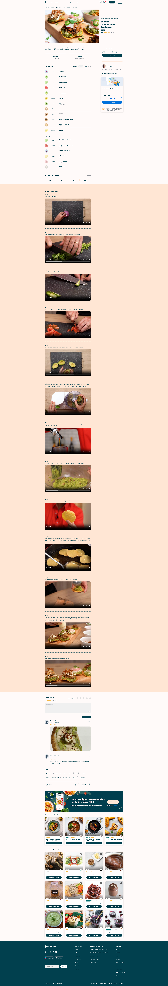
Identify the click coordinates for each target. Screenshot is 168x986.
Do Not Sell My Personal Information (108, 983)
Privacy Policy (119, 966)
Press (117, 956)
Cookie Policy (119, 969)
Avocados (63, 93)
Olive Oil (61, 98)
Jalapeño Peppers (66, 139)
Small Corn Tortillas (64, 124)
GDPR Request (94, 983)
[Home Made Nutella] (114, 866)
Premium (77, 969)
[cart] (104, 2)
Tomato (63, 87)
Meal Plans (78, 959)
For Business (89, 2)
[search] (100, 2)
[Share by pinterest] (107, 52)
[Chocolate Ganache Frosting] (94, 895)
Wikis (76, 962)
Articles (77, 953)
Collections (78, 956)
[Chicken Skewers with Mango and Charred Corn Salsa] (54, 831)
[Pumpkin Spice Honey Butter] (54, 866)
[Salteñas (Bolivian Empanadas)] (114, 831)
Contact (118, 959)
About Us (118, 949)
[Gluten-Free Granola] (54, 895)
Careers (118, 953)
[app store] (59, 957)
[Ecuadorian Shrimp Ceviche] (74, 831)
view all (121, 814)
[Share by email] (117, 52)
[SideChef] (50, 947)
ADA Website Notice (121, 972)
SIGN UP (112, 2)
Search (77, 966)
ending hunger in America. (113, 110)
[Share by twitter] (114, 52)
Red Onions (68, 150)
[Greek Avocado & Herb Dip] (54, 924)
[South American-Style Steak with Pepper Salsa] (94, 831)
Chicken (65, 161)
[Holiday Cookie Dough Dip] (74, 924)
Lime (60, 103)
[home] (49, 2)
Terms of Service (120, 962)
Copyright (120, 983)
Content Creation (94, 956)
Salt (60, 109)
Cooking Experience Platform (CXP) (99, 949)
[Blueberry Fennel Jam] (94, 924)
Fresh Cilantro (62, 76)
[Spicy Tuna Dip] (74, 895)
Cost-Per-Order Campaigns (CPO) (99, 953)
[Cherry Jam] (114, 924)
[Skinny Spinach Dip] (74, 866)
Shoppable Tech (94, 959)
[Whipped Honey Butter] (94, 866)
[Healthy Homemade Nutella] (114, 895)
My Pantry (72, 2)
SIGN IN (120, 2)
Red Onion (61, 71)
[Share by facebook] (110, 52)
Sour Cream (62, 166)
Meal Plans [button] (64, 2)
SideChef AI (93, 962)
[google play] (49, 957)
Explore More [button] (79, 2)
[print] (104, 52)
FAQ (117, 975)
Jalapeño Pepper (63, 82)
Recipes (77, 949)
